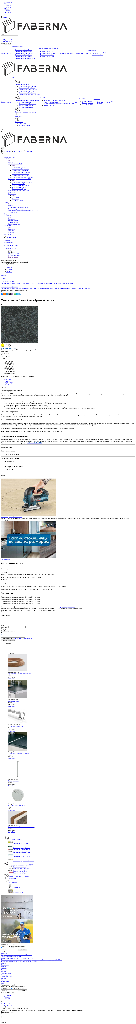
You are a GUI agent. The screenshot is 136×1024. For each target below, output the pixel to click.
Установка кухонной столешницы (11, 517)
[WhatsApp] (15, 294)
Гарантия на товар (6, 976)
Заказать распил (6, 559)
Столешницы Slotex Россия (44, 288)
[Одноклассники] (4, 294)
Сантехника (15, 197)
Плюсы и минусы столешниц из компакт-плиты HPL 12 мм (19, 958)
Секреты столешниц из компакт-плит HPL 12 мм (16, 955)
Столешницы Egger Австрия (26, 288)
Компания (11, 229)
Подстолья (61, 283)
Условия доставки (6, 975)
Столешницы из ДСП (19, 167)
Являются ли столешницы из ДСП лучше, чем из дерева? (19, 961)
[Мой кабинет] (2, 129)
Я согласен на (18, 638)
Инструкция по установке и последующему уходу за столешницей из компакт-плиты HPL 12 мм (31, 960)
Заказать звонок (13, 257)
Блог (2, 980)
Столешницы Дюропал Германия (79, 288)
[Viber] (12, 294)
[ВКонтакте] (2, 294)
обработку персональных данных (22, 638)
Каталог (10, 162)
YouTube (9, 272)
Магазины (4, 968)
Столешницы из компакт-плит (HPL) (23, 182)
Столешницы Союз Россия (61, 288)
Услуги (10, 205)
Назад (10, 160)
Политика (4, 970)
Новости (3, 966)
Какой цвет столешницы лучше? (11, 956)
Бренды (3, 983)
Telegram (9, 269)
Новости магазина (18, 948)
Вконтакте (10, 267)
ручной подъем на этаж (67, 607)
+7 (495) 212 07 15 (6, 40)
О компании (5, 965)
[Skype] (17, 294)
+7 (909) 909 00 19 (6, 41)
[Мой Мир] (7, 294)
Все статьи (4, 953)
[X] (10, 294)
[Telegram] (20, 294)
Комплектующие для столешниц (48, 283)
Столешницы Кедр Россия (9, 288)
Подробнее (11, 679)
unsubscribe (6, 948)
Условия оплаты (6, 973)
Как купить (11, 219)
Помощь (3, 971)
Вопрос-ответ (5, 981)
